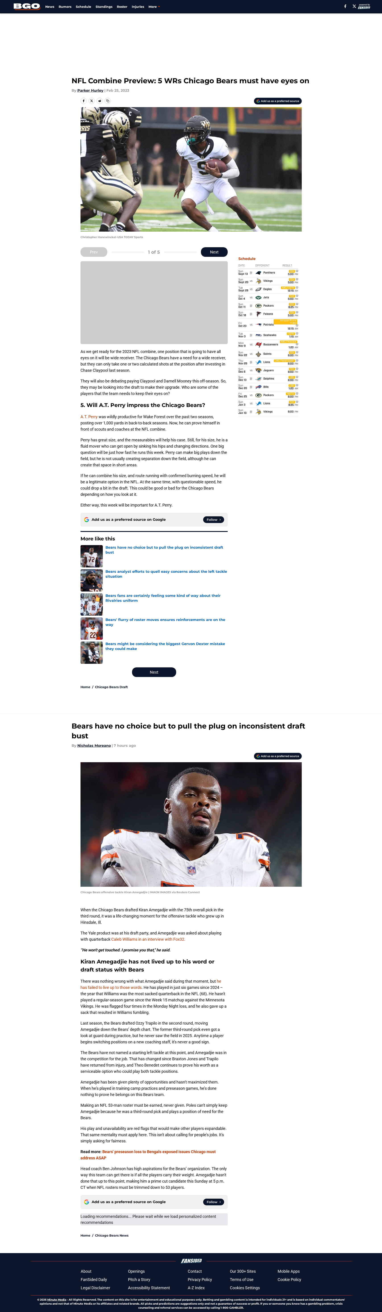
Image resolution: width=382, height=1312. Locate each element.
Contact (195, 1271)
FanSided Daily (94, 1279)
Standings (104, 7)
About (86, 1271)
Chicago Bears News (111, 1235)
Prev (94, 252)
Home (85, 687)
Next (214, 252)
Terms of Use (242, 1279)
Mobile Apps (289, 1271)
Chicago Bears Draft (111, 687)
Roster (122, 7)
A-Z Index (196, 1287)
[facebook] (345, 6)
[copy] (108, 101)
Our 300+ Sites (243, 1271)
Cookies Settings (245, 1287)
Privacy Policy (200, 1279)
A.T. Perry (89, 416)
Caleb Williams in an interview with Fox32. (148, 939)
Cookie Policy (289, 1279)
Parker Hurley (90, 90)
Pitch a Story (139, 1279)
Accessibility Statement (149, 1287)
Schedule (83, 7)
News (49, 7)
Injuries (138, 7)
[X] (354, 6)
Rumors (65, 7)
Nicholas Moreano (94, 745)
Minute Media (56, 1299)
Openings (136, 1271)
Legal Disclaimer (95, 1287)
